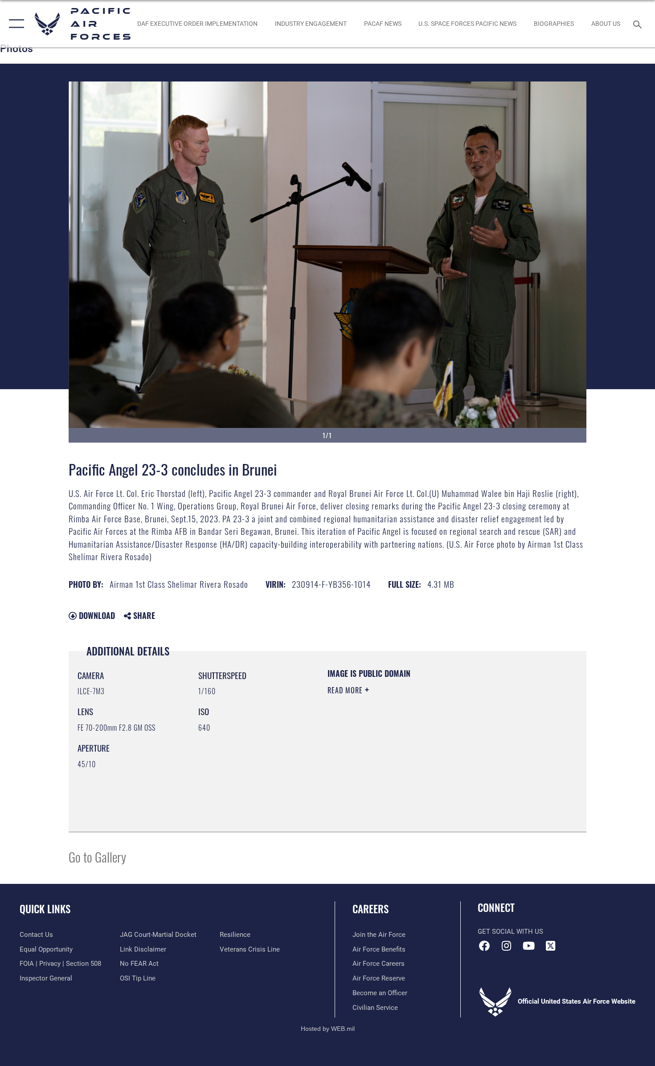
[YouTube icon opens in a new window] (528, 945)
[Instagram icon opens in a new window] (506, 945)
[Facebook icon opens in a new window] (484, 945)
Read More (346, 690)
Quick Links (45, 908)
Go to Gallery (97, 856)
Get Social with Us (510, 932)
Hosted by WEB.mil (328, 1028)
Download (96, 615)
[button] (14, 24)
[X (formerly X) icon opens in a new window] (550, 945)
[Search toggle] (639, 23)
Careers (370, 908)
